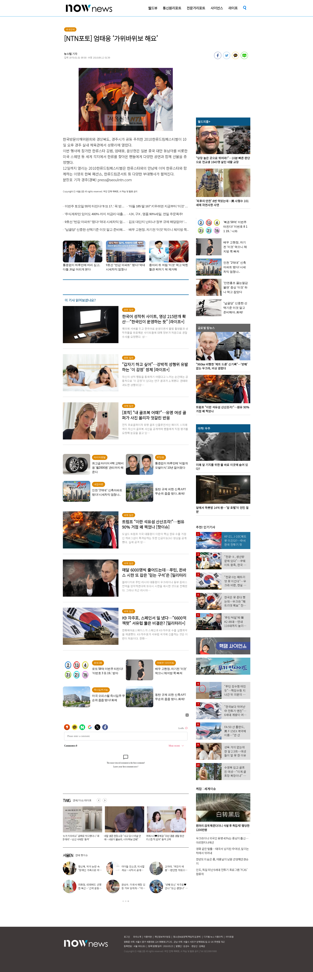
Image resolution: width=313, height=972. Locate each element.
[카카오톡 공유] (235, 58)
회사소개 (137, 936)
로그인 (127, 936)
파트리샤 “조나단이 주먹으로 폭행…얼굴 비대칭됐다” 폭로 (164, 837)
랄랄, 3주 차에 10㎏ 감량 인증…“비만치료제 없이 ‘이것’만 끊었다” (94, 870)
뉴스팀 (68, 54)
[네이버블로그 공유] (244, 58)
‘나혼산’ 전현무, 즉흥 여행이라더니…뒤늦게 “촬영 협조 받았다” (181, 870)
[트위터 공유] (226, 58)
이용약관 (148, 936)
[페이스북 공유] (217, 58)
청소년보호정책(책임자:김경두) (187, 936)
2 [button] (125, 901)
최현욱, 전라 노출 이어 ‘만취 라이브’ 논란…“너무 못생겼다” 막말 (122, 837)
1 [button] (123, 901)
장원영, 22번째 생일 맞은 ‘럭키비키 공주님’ (137, 868)
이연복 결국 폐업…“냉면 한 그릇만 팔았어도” (137, 888)
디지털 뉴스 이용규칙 (213, 936)
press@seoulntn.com (115, 179)
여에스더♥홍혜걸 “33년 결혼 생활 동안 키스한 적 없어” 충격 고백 (81, 837)
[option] (81, 824)
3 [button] (128, 901)
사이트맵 (229, 936)
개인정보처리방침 (162, 936)
